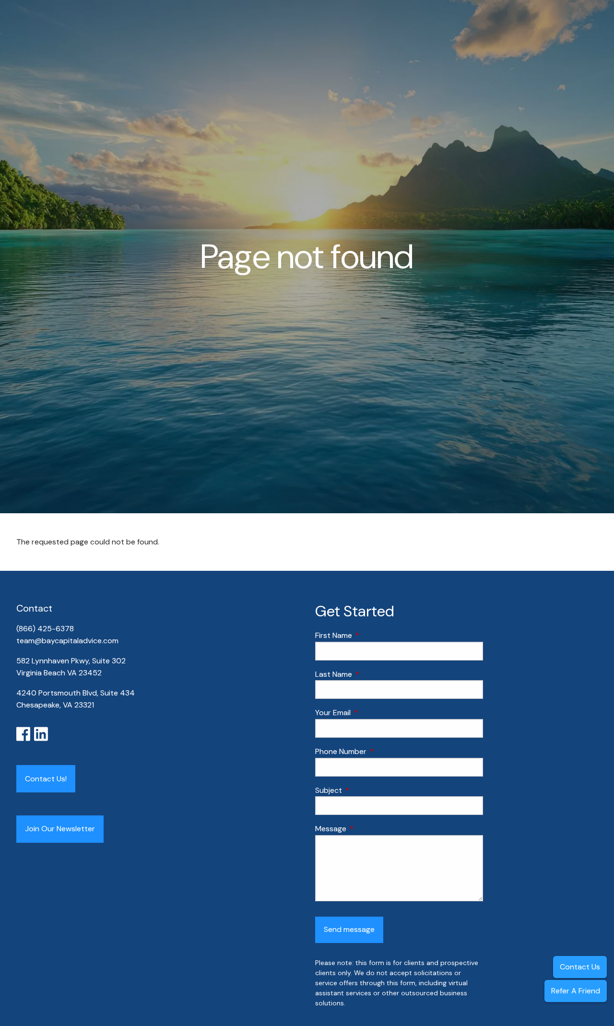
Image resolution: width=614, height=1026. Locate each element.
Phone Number (377, 751)
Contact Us (580, 967)
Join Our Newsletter (60, 829)
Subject (365, 790)
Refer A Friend (575, 991)
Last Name (370, 674)
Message (367, 829)
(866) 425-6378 (46, 629)
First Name (370, 635)
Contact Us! (46, 779)
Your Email (369, 713)
